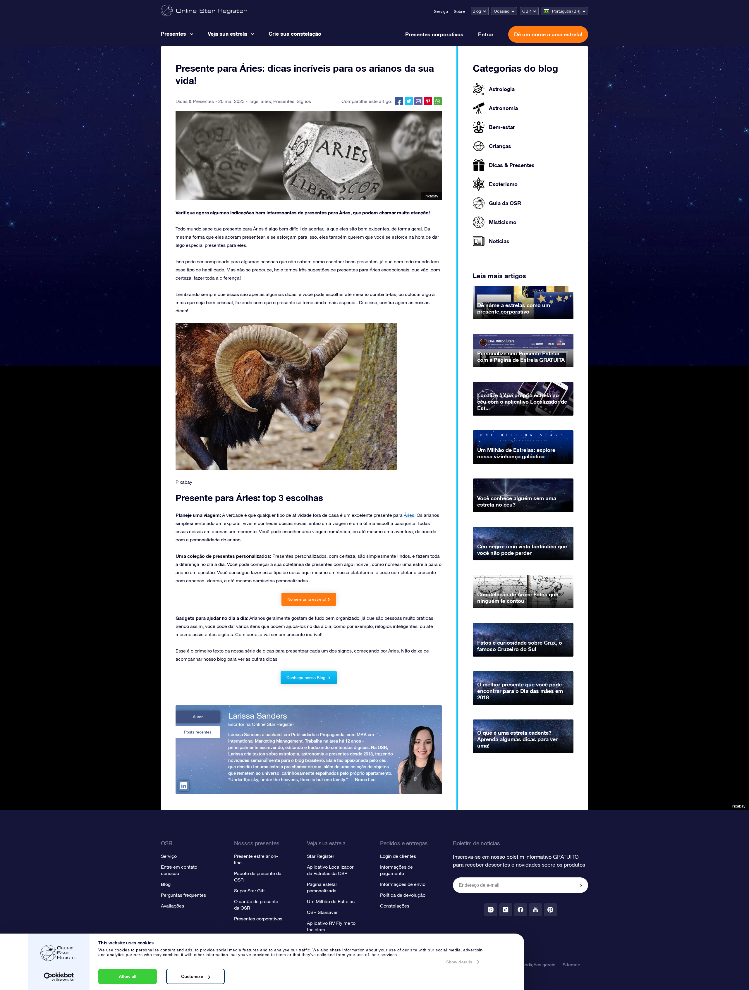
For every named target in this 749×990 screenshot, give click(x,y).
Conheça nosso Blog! (306, 677)
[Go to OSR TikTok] (505, 909)
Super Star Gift (249, 890)
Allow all (127, 976)
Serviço (441, 11)
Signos (304, 101)
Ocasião (501, 11)
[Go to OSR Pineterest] (550, 909)
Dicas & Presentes (195, 101)
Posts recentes (198, 732)
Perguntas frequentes (183, 895)
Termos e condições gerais (527, 964)
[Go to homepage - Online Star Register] (204, 11)
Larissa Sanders (257, 715)
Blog (477, 11)
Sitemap (571, 964)
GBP (526, 11)
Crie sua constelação (295, 33)
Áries (409, 515)
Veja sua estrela (227, 33)
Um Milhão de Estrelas (331, 901)
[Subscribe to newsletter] (581, 885)
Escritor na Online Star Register (261, 724)
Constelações (394, 905)
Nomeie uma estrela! (306, 599)
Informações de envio (402, 884)
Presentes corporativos (434, 34)
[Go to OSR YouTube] (535, 909)
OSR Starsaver (322, 912)
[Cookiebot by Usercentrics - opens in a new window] (59, 976)
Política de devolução (402, 895)
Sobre (459, 11)
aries (266, 101)
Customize (192, 976)
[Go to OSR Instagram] (490, 909)
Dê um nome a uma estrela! (548, 34)
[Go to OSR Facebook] (520, 909)
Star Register (320, 856)
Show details (459, 962)
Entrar (486, 34)
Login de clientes (398, 856)
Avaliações (172, 905)
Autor (198, 716)
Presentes (173, 33)
